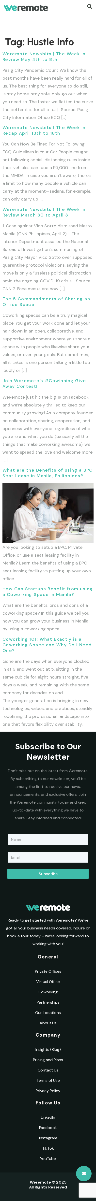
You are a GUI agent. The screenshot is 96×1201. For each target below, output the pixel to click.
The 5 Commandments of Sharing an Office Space (46, 301)
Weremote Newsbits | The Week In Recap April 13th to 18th (44, 130)
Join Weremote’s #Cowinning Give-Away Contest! (45, 383)
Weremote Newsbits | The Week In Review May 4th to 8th (44, 56)
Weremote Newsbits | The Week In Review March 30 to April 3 (44, 212)
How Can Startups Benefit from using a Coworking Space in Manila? (47, 591)
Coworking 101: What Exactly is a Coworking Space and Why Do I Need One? (47, 644)
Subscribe (48, 873)
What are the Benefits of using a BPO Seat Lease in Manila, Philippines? (47, 473)
